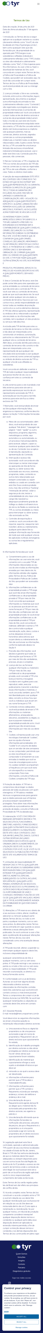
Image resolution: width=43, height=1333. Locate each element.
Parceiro (21, 1267)
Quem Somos (21, 1254)
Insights (21, 1260)
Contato (21, 1264)
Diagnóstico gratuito (21, 1271)
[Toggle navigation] (38, 4)
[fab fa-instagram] (9, 1283)
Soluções (21, 1257)
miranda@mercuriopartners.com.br (24, 1013)
